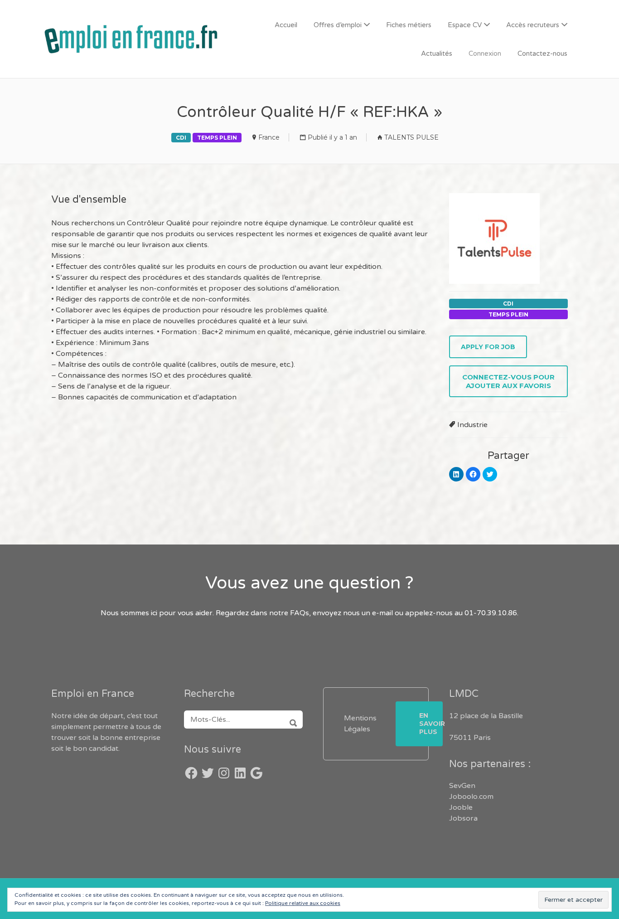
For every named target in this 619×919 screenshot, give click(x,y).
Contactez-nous (542, 53)
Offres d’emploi (338, 25)
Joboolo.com (471, 796)
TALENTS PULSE (411, 137)
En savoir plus (431, 723)
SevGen (462, 785)
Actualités (436, 53)
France (269, 137)
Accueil (286, 25)
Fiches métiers (408, 25)
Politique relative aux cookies (302, 903)
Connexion (485, 53)
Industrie (472, 424)
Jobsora (463, 818)
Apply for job (488, 347)
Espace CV (465, 25)
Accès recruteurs (532, 25)
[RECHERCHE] (290, 719)
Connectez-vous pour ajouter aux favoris (508, 381)
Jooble (461, 807)
